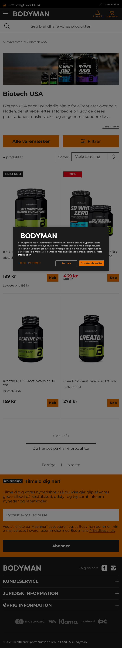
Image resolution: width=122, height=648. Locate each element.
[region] (61, 249)
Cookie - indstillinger (30, 263)
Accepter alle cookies (91, 263)
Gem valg (66, 263)
